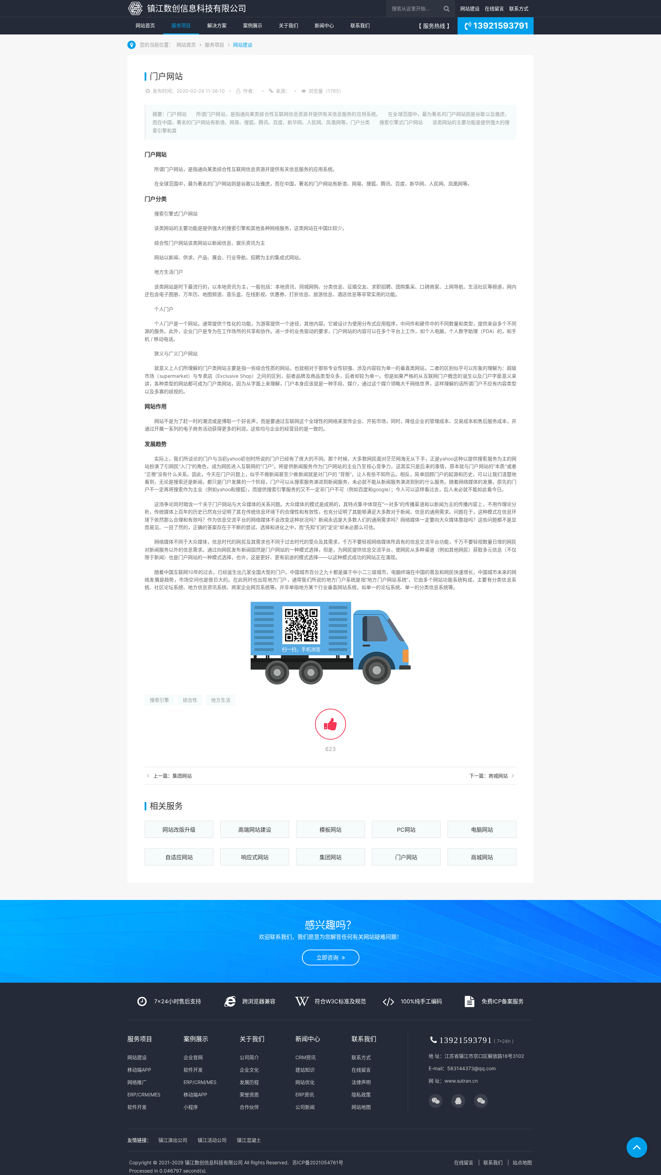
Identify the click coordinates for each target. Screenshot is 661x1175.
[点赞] (330, 727)
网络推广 (137, 1082)
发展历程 (249, 1082)
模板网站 (330, 829)
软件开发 (137, 1107)
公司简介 (249, 1057)
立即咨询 (329, 957)
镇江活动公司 (212, 1140)
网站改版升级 (179, 829)
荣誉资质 (249, 1094)
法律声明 (361, 1082)
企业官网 (193, 1057)
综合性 (190, 700)
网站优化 (305, 1082)
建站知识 (305, 1070)
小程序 (190, 1107)
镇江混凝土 (249, 1140)
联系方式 (518, 8)
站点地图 (522, 1162)
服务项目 (181, 25)
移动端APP (139, 1070)
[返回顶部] (637, 1147)
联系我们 (360, 25)
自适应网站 (179, 857)
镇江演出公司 (172, 1140)
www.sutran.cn (461, 1081)
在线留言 (494, 8)
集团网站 (330, 857)
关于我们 (288, 25)
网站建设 (470, 8)
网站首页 (145, 25)
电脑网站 (482, 829)
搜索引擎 (159, 700)
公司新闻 (305, 1107)
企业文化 (249, 1070)
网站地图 (361, 1107)
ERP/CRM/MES (143, 1094)
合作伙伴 (249, 1107)
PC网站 (406, 829)
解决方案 (217, 25)
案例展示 (252, 25)
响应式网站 (255, 857)
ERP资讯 (304, 1094)
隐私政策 (361, 1094)
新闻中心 (324, 25)
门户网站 (406, 857)
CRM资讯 (305, 1057)
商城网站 (482, 857)
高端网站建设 (254, 829)
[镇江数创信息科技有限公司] (135, 8)
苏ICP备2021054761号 (317, 1162)
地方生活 (220, 700)
